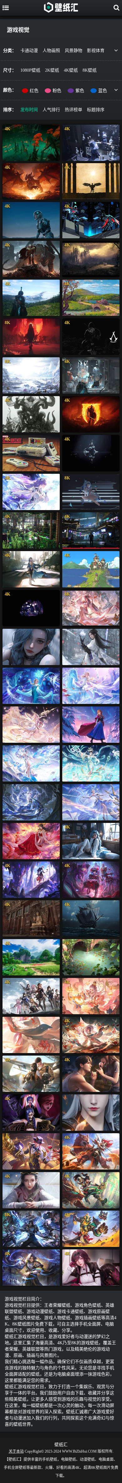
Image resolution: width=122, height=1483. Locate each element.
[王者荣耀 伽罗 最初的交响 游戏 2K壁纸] (90, 802)
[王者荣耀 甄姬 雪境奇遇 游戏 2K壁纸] (90, 686)
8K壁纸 (90, 70)
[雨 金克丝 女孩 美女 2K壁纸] (31, 647)
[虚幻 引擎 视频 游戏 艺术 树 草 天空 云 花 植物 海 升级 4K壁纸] (31, 957)
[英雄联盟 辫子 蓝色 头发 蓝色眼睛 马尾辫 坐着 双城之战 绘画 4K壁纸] (31, 1112)
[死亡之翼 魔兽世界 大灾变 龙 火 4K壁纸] (31, 181)
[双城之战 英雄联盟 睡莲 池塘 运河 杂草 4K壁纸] (90, 957)
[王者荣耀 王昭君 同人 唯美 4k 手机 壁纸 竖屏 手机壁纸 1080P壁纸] (31, 1035)
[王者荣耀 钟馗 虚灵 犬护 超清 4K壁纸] (90, 1229)
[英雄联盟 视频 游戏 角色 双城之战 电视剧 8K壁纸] (31, 336)
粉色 (57, 90)
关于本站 (16, 1451)
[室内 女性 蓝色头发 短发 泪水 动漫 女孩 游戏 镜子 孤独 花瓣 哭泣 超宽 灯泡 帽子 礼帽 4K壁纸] (90, 143)
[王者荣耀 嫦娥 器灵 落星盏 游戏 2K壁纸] (31, 802)
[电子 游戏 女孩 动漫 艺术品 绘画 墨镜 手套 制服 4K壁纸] (90, 1267)
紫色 (79, 90)
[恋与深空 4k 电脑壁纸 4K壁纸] (90, 1074)
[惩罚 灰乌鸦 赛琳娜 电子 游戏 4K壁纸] (31, 569)
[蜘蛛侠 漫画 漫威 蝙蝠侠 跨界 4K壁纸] (90, 220)
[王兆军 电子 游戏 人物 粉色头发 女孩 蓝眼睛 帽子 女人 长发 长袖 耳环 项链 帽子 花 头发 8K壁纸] (90, 608)
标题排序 (95, 109)
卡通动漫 (29, 50)
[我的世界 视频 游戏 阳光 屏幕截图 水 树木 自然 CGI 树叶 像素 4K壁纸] (31, 530)
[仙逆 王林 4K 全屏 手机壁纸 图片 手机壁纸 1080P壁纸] (90, 1112)
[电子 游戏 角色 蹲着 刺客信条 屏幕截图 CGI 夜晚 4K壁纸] (90, 336)
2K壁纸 (52, 70)
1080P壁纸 (30, 70)
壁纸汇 (61, 1444)
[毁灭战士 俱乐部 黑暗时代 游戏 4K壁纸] (31, 259)
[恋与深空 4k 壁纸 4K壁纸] (31, 1074)
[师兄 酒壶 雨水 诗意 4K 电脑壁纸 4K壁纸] (31, 1190)
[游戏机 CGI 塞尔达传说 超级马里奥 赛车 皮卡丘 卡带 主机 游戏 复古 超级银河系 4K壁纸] (31, 453)
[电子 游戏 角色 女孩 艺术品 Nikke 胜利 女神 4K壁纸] (31, 996)
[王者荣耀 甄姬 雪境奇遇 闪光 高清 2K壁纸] (31, 686)
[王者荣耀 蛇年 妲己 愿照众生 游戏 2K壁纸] (90, 763)
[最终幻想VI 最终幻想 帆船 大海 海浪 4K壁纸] (90, 918)
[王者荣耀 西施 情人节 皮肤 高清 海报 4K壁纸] (90, 996)
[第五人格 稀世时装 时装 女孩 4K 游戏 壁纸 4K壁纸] (90, 879)
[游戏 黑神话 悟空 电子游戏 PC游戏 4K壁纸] (90, 453)
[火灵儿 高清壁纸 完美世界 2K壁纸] (31, 841)
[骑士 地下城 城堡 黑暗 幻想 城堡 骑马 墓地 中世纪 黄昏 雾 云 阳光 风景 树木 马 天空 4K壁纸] (90, 259)
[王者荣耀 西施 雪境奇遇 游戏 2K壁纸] (90, 724)
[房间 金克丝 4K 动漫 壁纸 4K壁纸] (90, 841)
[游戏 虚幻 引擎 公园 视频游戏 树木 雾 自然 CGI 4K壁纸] (31, 143)
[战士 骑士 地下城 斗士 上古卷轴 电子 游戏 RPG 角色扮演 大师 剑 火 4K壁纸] (90, 414)
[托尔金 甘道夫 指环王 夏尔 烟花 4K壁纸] (90, 298)
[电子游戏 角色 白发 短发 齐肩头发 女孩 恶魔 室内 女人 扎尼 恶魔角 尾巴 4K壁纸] (90, 375)
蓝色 (102, 90)
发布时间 (29, 109)
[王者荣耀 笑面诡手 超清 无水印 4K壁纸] (31, 1267)
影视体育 (95, 50)
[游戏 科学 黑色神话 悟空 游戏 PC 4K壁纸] (31, 414)
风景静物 (73, 50)
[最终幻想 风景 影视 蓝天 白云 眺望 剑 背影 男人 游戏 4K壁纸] (31, 298)
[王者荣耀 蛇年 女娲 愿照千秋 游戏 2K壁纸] (31, 763)
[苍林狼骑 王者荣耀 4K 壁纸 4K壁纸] (90, 1190)
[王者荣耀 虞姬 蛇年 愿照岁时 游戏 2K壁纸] (31, 724)
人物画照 (51, 50)
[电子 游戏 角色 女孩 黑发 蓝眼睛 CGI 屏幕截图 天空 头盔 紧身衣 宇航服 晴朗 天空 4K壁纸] (31, 220)
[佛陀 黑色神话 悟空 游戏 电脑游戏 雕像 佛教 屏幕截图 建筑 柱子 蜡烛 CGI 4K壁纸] (31, 918)
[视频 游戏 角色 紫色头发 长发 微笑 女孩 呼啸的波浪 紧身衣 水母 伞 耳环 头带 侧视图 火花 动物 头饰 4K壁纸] (31, 492)
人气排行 (51, 109)
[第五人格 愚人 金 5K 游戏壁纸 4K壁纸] (31, 879)
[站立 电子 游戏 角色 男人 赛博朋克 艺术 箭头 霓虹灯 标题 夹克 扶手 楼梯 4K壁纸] (90, 530)
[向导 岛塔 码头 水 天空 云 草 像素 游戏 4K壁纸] (90, 569)
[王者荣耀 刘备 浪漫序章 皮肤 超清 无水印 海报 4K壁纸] (31, 1151)
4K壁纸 (71, 70)
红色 (34, 90)
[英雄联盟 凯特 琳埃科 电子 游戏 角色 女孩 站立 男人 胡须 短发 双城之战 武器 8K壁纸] (31, 1229)
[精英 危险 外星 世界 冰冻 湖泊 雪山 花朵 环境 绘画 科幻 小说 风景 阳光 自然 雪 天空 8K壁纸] (31, 375)
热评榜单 (73, 109)
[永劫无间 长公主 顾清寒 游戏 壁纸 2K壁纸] (90, 647)
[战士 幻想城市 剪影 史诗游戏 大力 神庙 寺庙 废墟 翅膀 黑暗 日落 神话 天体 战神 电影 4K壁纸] (90, 181)
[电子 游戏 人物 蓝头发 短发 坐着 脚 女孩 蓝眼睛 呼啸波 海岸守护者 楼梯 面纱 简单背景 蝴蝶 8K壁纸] (90, 492)
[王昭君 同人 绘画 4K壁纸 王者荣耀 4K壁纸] (90, 1035)
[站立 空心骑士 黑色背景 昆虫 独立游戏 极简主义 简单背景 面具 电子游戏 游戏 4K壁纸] (31, 608)
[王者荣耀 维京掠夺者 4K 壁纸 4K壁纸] (90, 1151)
